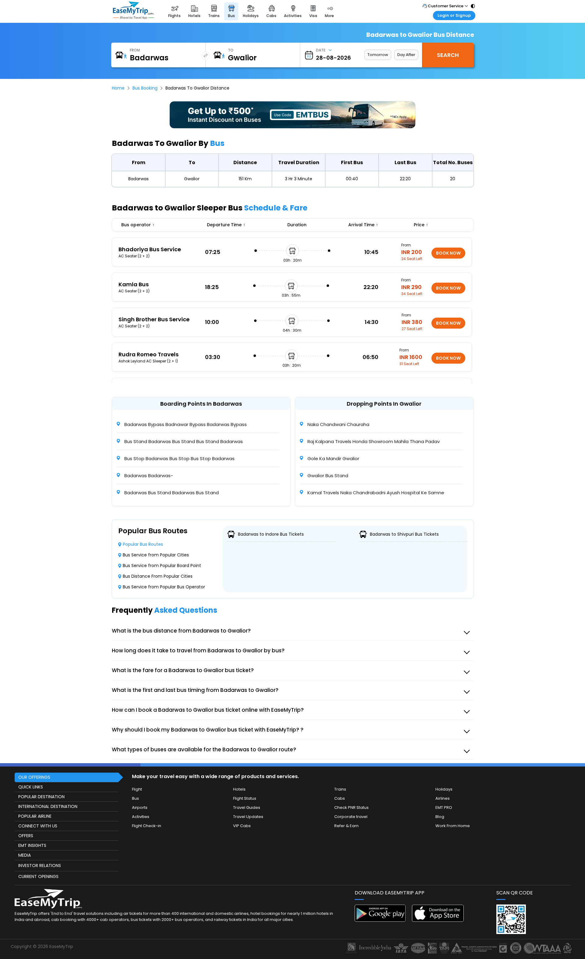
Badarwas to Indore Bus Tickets (271, 534)
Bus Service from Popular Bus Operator (164, 587)
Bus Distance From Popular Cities (158, 576)
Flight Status (244, 798)
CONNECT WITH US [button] (37, 826)
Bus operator (137, 225)
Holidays (443, 789)
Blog (439, 817)
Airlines (442, 798)
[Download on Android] (380, 920)
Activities (140, 817)
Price (421, 225)
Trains (340, 789)
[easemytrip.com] (133, 17)
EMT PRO (443, 807)
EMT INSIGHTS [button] (32, 845)
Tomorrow (377, 55)
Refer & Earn (346, 826)
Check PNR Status (351, 807)
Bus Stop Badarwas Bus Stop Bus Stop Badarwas (179, 458)
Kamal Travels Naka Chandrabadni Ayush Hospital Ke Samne (375, 492)
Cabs (339, 798)
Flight (137, 789)
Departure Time (226, 225)
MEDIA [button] (24, 855)
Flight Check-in (146, 826)
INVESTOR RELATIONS (39, 865)
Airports (139, 807)
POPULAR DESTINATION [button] (41, 797)
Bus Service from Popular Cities (156, 555)
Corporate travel (350, 817)
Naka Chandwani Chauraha (337, 424)
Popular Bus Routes (143, 544)
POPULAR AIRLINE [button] (34, 816)
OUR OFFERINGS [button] (34, 777)
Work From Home (452, 826)
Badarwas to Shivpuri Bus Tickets (404, 534)
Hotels (239, 789)
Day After (406, 55)
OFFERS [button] (25, 836)
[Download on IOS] (438, 920)
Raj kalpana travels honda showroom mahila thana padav (373, 441)
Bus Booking (145, 88)
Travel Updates (248, 817)
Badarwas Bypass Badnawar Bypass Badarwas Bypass (185, 424)
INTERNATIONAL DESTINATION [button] (47, 806)
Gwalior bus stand (327, 475)
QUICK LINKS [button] (30, 787)
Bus (135, 798)
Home (118, 88)
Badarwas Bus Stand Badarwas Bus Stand (171, 492)
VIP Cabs (242, 826)
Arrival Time (363, 225)
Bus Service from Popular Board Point (162, 565)
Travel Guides (246, 807)
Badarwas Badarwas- (148, 475)
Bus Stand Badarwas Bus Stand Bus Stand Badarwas (183, 441)
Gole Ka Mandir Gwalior (332, 458)
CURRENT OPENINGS (38, 876)
